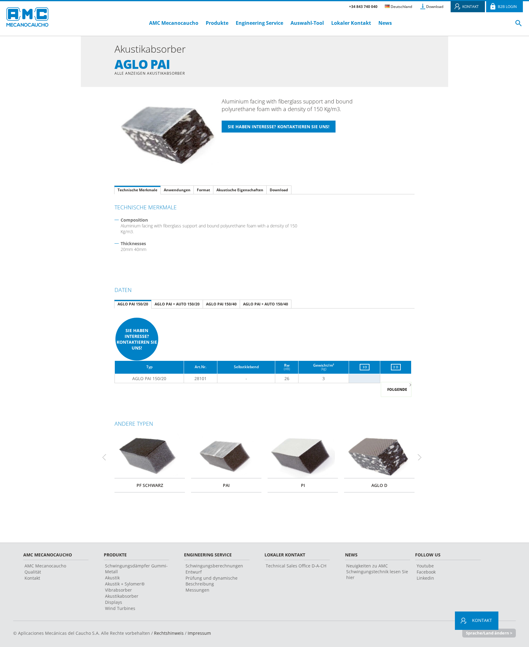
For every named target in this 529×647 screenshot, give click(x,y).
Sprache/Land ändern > (489, 633)
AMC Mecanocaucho (173, 23)
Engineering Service (259, 23)
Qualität (32, 572)
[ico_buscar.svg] (518, 25)
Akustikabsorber (121, 596)
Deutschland (401, 6)
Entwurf (194, 572)
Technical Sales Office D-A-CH (296, 566)
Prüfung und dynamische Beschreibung (212, 581)
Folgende (397, 389)
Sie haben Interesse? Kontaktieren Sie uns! (137, 339)
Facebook (426, 572)
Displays (113, 602)
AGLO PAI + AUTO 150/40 (265, 304)
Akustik (112, 578)
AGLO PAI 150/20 (133, 304)
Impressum (199, 633)
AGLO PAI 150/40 (221, 304)
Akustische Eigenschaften (239, 190)
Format (203, 190)
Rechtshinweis (169, 633)
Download (434, 6)
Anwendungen (177, 190)
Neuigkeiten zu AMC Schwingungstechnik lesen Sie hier (377, 571)
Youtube (425, 566)
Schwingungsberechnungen (214, 566)
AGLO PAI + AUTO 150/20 (177, 304)
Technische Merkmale (137, 190)
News (385, 23)
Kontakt (32, 578)
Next (422, 457)
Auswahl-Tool (307, 23)
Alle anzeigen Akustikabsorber (149, 73)
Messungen (197, 590)
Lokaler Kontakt (351, 23)
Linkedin (425, 578)
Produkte (217, 23)
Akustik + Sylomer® (125, 584)
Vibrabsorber (118, 590)
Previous (106, 457)
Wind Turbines (120, 608)
